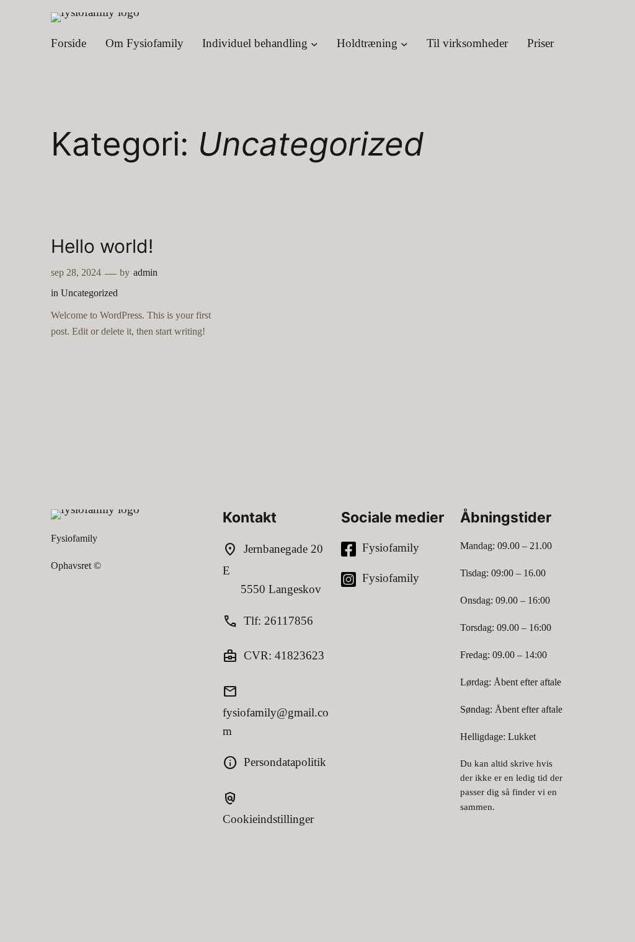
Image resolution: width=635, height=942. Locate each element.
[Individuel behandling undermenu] (314, 43)
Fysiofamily (74, 538)
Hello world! (102, 246)
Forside (68, 43)
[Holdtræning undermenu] (404, 43)
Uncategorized (89, 293)
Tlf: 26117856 (278, 620)
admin (145, 272)
